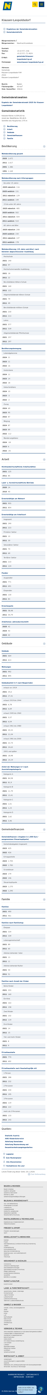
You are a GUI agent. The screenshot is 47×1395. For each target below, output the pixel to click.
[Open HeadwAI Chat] (41, 1389)
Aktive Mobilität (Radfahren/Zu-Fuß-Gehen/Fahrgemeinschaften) (23, 1331)
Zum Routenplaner (13, 1158)
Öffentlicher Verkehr (10, 1348)
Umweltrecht (7, 1321)
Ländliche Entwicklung (10, 1299)
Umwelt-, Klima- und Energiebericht (14, 1308)
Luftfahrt (6, 1344)
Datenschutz (33, 1374)
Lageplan (10, 1154)
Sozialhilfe (7, 1275)
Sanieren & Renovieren (10, 1193)
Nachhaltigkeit (8, 1317)
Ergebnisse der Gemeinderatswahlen (22, 29)
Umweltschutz (8, 1322)
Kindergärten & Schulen (11, 1205)
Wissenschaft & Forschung (11, 1215)
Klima (5, 1313)
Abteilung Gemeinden (14, 1141)
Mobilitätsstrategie (9, 1346)
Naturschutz (7, 1319)
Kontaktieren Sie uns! (15, 1166)
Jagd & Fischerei (9, 1295)
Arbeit (9, 129)
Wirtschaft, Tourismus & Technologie (14, 1366)
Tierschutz (7, 1257)
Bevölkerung (12, 126)
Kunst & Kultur (8, 1284)
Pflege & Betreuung (9, 1271)
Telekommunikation (9, 1224)
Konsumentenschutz (10, 1249)
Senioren (6, 1255)
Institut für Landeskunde (11, 1211)
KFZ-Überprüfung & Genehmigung (14, 1341)
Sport (5, 1233)
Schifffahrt (7, 1350)
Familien (6, 1240)
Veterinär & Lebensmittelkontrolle (14, 1300)
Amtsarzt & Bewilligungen (11, 1266)
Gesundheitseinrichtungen (11, 1267)
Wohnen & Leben (9, 1194)
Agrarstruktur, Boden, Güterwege (14, 1291)
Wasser (6, 1324)
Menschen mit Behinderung (12, 1251)
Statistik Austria (12, 1136)
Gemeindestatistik (14, 32)
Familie (10, 138)
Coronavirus (7, 1264)
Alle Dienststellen (13, 1162)
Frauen (6, 1242)
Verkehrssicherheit (9, 1352)
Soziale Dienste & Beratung (12, 1273)
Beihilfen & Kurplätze (10, 1277)
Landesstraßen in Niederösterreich (14, 1333)
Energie (6, 1311)
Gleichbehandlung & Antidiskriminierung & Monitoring (20, 1244)
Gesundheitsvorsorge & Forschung (14, 1269)
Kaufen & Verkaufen (9, 1191)
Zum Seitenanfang (37, 1174)
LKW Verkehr (7, 1343)
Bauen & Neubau (9, 1189)
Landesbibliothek (9, 1209)
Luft (5, 1315)
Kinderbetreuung (9, 1247)
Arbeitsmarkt (7, 1359)
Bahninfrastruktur (9, 1337)
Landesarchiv (8, 1207)
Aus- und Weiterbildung (11, 1203)
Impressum (19, 1377)
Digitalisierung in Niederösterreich (14, 1222)
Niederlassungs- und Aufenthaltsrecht (15, 1253)
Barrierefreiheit (16, 1374)
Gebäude (10, 132)
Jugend (6, 1245)
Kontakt (30, 1377)
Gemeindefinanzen (14, 135)
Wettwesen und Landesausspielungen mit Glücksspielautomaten (22, 1365)
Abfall (5, 1309)
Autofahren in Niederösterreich (13, 1335)
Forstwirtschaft (8, 1293)
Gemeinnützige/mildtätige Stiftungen (14, 1196)
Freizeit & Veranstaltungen (11, 1231)
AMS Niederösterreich (14, 1139)
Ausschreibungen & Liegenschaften (14, 1361)
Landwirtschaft (8, 1297)
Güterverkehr (8, 1339)
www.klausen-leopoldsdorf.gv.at (30, 62)
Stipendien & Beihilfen (10, 1213)
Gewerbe (6, 1363)
